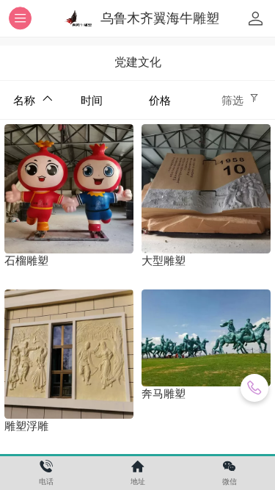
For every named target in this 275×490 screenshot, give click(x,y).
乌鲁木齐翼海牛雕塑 (159, 18)
